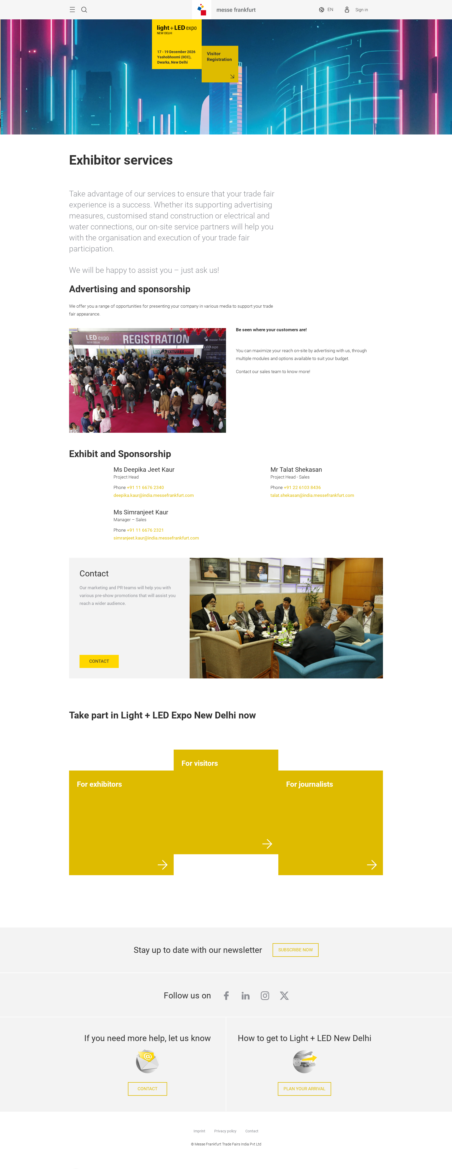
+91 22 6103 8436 (302, 487)
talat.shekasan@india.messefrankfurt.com (312, 495)
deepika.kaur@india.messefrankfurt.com (154, 495)
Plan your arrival (304, 1088)
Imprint (199, 1131)
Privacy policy (225, 1131)
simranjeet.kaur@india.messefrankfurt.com (156, 538)
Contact (251, 1131)
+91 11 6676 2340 (145, 487)
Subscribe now (295, 949)
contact (147, 1088)
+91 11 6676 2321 (145, 530)
